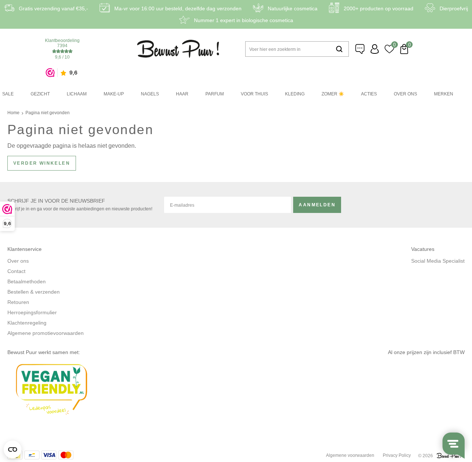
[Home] (178, 49)
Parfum (214, 94)
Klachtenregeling (26, 323)
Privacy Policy (397, 455)
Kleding (295, 94)
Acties (369, 94)
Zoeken (339, 49)
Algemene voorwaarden (350, 455)
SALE (8, 94)
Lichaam (77, 94)
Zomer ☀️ (333, 94)
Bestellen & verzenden (33, 292)
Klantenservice (359, 49)
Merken (443, 94)
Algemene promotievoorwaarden (45, 333)
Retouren (18, 302)
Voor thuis (254, 94)
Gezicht (40, 94)
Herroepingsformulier (32, 312)
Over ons (405, 94)
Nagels (150, 94)
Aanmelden (317, 204)
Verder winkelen (41, 163)
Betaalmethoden (26, 281)
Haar (182, 94)
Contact (16, 271)
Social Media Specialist (438, 261)
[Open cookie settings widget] (12, 449)
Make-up (114, 94)
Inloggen (374, 49)
